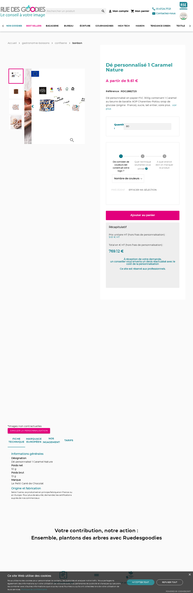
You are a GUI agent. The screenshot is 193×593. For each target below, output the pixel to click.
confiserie (61, 43)
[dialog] (96, 582)
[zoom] (72, 140)
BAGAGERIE (52, 26)
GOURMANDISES (104, 26)
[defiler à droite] (190, 26)
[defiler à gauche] (3, 26)
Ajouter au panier (142, 215)
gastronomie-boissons (35, 43)
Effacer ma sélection (143, 190)
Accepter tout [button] (140, 582)
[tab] (16, 440)
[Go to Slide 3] (16, 106)
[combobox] (128, 178)
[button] (54, 106)
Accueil (12, 43)
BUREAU (68, 26)
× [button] (189, 575)
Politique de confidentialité (34, 589)
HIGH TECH (124, 26)
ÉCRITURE (85, 26)
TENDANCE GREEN (160, 26)
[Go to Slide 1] (16, 76)
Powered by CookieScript (178, 591)
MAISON (140, 26)
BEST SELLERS (33, 26)
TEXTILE (180, 26)
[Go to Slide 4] (16, 122)
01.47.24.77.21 (163, 9)
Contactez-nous (166, 13)
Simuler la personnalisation (29, 431)
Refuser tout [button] (169, 582)
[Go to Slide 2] (16, 91)
